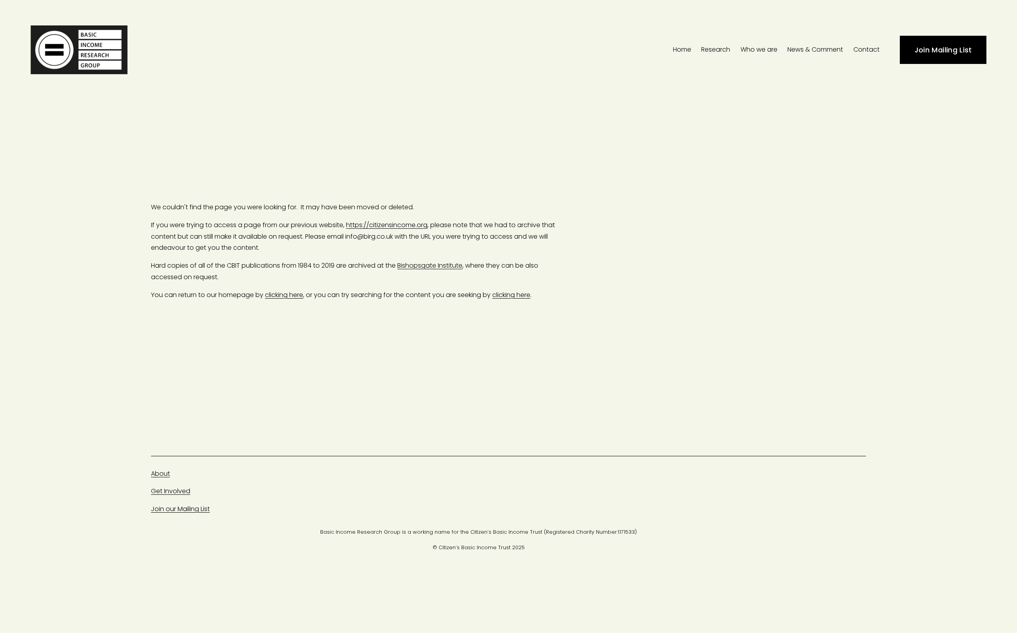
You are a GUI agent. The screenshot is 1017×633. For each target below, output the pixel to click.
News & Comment (815, 49)
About (160, 473)
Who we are (759, 49)
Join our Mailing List (180, 508)
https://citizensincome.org (386, 225)
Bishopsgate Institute (429, 265)
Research (715, 49)
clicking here (284, 294)
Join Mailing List (943, 50)
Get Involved (170, 491)
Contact (866, 49)
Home (682, 49)
